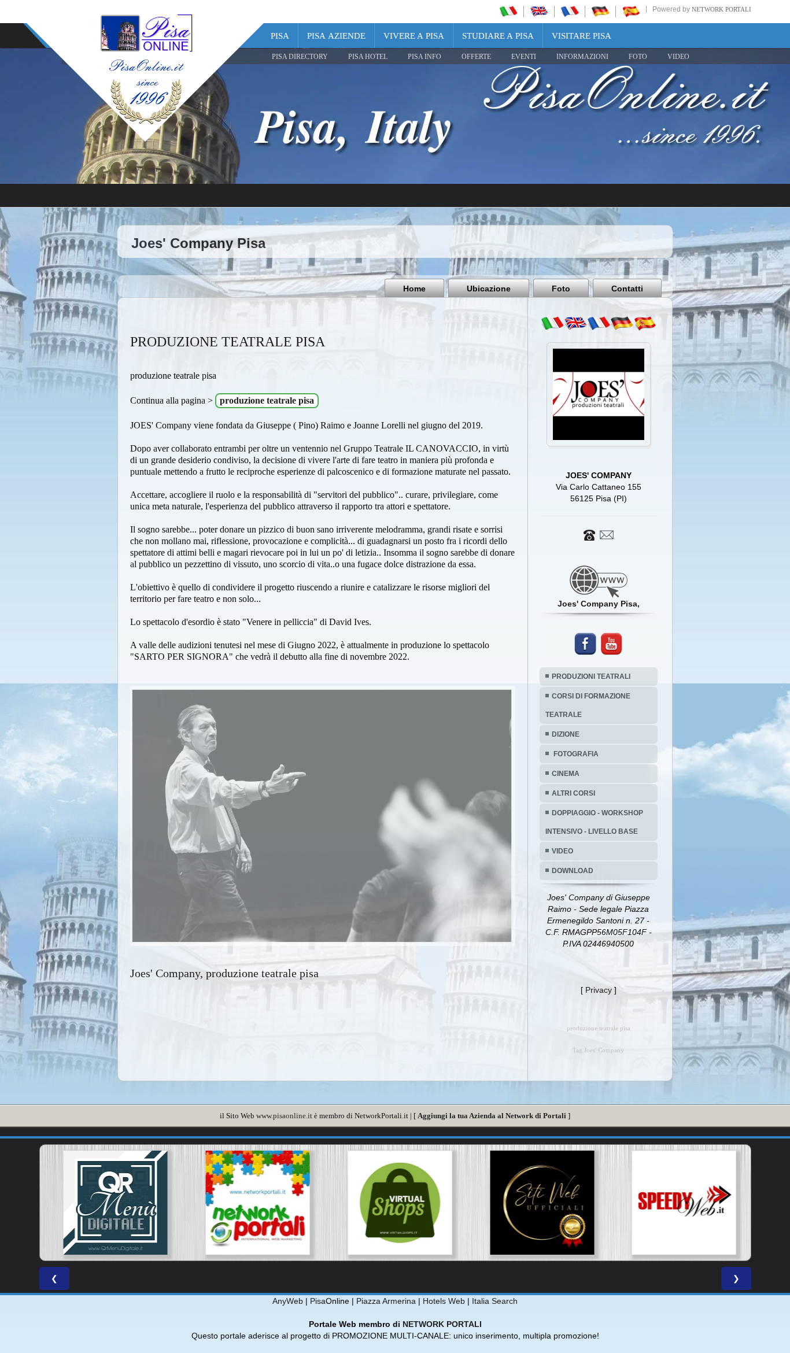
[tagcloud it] (552, 323)
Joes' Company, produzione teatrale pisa (224, 973)
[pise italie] (569, 11)
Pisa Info (424, 57)
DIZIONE (565, 734)
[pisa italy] (539, 11)
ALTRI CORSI (573, 793)
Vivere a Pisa (413, 35)
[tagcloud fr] (598, 323)
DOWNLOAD (572, 871)
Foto (561, 288)
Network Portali (721, 9)
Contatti (627, 288)
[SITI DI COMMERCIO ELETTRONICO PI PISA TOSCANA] (264, 1203)
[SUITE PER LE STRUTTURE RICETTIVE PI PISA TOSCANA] (690, 1203)
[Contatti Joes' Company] (599, 534)
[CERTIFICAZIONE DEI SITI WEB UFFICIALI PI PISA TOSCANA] (405, 1203)
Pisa (280, 35)
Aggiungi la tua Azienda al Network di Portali (492, 1115)
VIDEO (678, 57)
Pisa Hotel (367, 57)
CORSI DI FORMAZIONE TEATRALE (587, 705)
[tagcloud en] (575, 323)
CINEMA (565, 774)
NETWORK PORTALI (442, 1324)
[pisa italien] (600, 11)
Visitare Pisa (581, 35)
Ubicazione (489, 288)
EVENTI (523, 57)
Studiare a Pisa (498, 35)
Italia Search (495, 1301)
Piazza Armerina (386, 1301)
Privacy (598, 990)
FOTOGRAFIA (575, 754)
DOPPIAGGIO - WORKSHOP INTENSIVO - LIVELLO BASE (594, 822)
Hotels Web (444, 1301)
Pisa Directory (300, 57)
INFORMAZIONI (582, 57)
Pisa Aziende (336, 35)
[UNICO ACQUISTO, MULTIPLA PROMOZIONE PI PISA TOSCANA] (121, 1203)
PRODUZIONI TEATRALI (591, 676)
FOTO (638, 57)
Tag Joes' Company (598, 1050)
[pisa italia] (508, 11)
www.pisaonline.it (284, 1115)
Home (414, 288)
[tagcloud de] (621, 323)
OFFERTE (476, 57)
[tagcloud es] (644, 323)
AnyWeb (287, 1301)
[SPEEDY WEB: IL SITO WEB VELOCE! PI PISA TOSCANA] (548, 1203)
